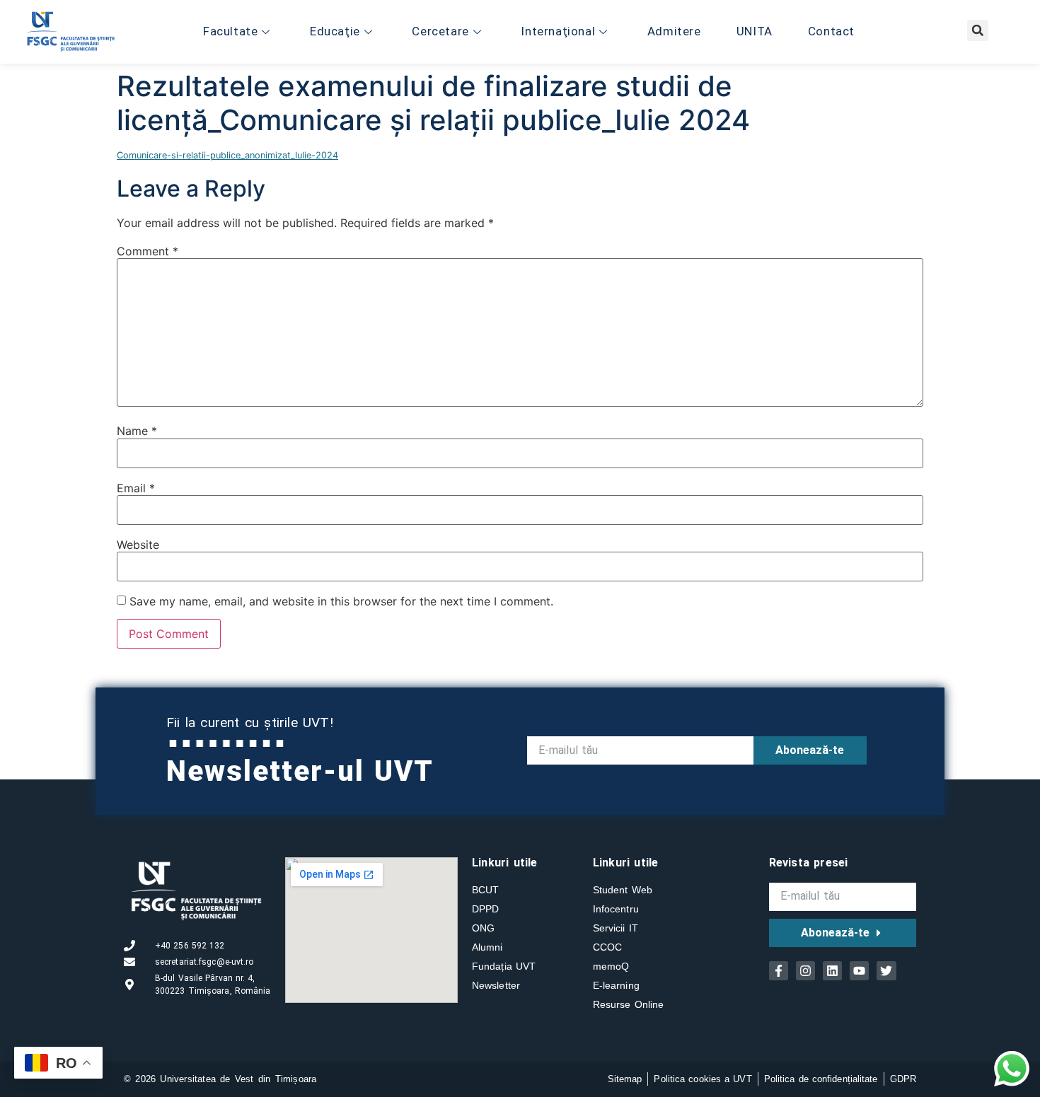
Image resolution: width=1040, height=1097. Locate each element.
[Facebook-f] (778, 970)
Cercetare (440, 31)
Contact (831, 31)
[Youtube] (859, 970)
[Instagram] (805, 970)
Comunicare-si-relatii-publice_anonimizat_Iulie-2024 (227, 155)
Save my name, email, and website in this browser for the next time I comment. (341, 601)
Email (136, 488)
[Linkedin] (832, 970)
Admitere (674, 31)
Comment (147, 251)
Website (138, 544)
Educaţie (335, 31)
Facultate (230, 31)
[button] (977, 30)
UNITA (754, 31)
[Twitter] (886, 970)
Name (137, 430)
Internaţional (558, 31)
